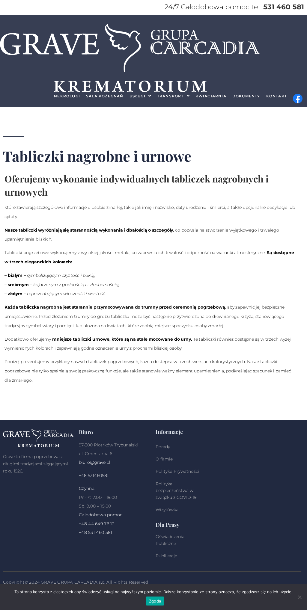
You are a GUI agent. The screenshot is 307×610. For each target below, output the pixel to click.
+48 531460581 (94, 475)
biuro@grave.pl (94, 462)
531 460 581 (283, 7)
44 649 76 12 (101, 523)
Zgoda (155, 601)
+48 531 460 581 (95, 532)
